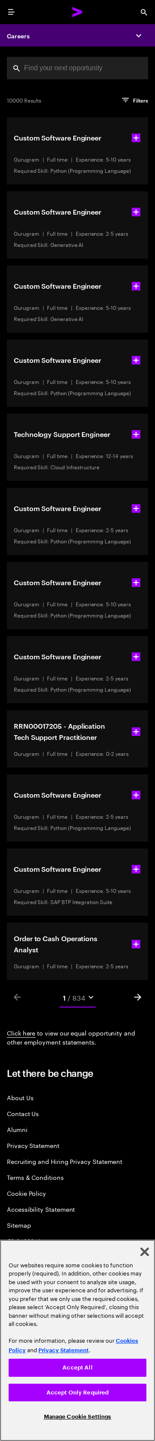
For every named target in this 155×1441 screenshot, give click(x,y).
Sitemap (19, 1224)
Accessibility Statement (41, 1208)
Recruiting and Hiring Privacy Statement (64, 1161)
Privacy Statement (33, 1145)
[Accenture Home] (77, 12)
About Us (20, 1097)
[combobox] (77, 68)
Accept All (77, 1367)
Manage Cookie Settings (78, 1416)
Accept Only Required (77, 1392)
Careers (18, 35)
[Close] (144, 1251)
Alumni (17, 1129)
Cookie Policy (26, 1193)
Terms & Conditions (35, 1177)
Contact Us (23, 1113)
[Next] (137, 997)
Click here (21, 1032)
